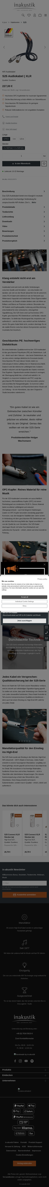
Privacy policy (42, 579)
